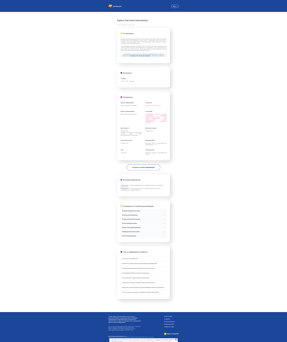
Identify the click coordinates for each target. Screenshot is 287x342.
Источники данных (169, 321)
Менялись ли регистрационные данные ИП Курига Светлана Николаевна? (143, 287)
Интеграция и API (169, 324)
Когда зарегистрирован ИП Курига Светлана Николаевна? (139, 268)
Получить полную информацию (143, 167)
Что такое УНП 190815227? (130, 258)
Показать (131, 81)
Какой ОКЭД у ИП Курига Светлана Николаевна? (136, 273)
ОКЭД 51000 (124, 131)
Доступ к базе (168, 316)
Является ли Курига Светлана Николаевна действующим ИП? (140, 263)
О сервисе (167, 319)
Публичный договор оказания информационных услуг (117, 336)
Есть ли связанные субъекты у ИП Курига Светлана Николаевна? (141, 292)
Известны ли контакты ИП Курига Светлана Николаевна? (139, 282)
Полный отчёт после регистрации (140, 55)
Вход (174, 6)
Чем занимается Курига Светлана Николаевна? (136, 278)
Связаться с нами (169, 326)
